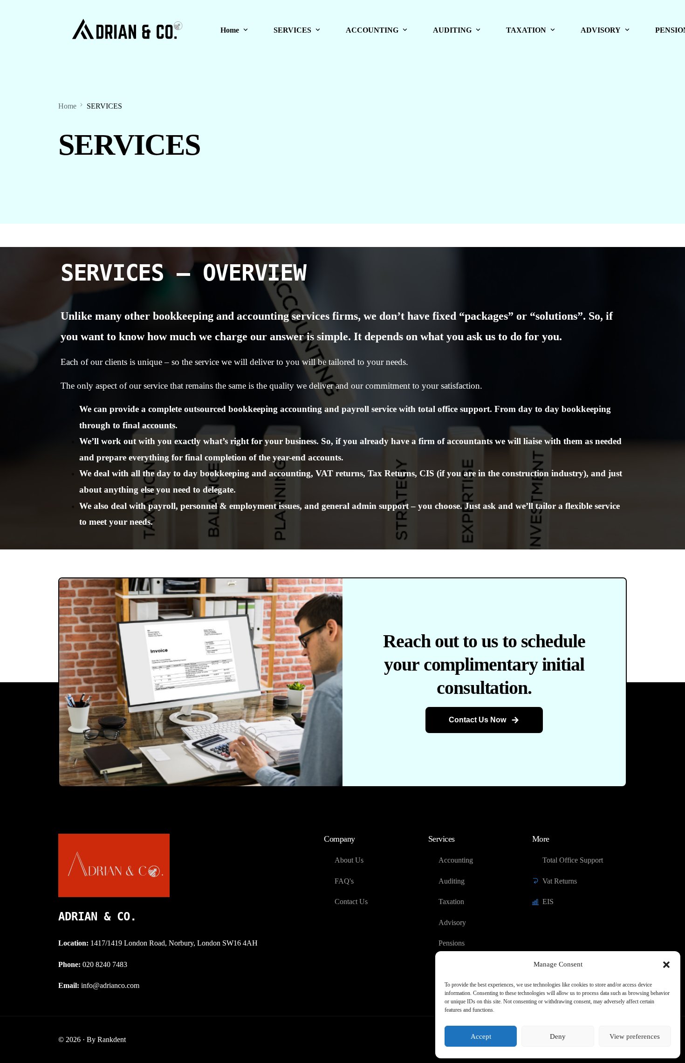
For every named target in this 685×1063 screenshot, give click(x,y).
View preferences (635, 1036)
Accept (481, 1036)
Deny (558, 1036)
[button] (666, 964)
